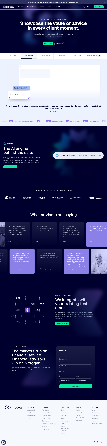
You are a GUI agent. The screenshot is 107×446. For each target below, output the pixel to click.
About (93, 408)
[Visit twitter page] (101, 439)
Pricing (50, 7)
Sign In (89, 7)
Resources (65, 405)
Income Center (46, 413)
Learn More (52, 109)
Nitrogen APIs (31, 408)
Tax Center (45, 419)
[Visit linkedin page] (97, 439)
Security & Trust (81, 415)
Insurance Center (47, 421)
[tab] (13, 56)
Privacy (78, 408)
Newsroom (95, 410)
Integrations (30, 415)
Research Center (47, 410)
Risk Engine (45, 427)
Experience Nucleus (10, 164)
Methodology (65, 410)
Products (45, 405)
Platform (30, 405)
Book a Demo (48, 44)
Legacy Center (46, 416)
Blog (62, 408)
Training (63, 416)
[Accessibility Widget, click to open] (3, 442)
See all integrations (62, 321)
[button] (99, 6)
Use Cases (64, 413)
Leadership (95, 413)
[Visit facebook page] (94, 439)
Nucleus (44, 424)
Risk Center (45, 408)
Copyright (79, 418)
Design (63, 431)
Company (95, 405)
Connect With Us (97, 421)
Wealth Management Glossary (65, 426)
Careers (94, 419)
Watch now (74, 2)
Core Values (95, 416)
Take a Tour (59, 44)
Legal (78, 405)
